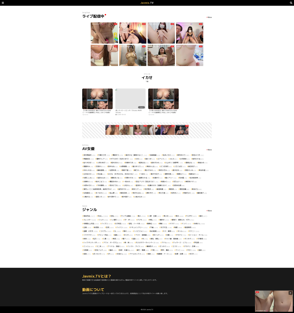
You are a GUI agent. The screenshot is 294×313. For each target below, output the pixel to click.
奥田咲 (173, 189)
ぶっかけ (165, 246)
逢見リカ (100, 197)
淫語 (135, 239)
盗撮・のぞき (90, 231)
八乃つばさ (180, 166)
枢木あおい (117, 162)
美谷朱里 (204, 170)
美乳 (153, 220)
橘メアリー (171, 178)
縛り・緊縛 (143, 250)
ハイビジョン (140, 231)
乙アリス (162, 159)
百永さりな (115, 185)
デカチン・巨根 (191, 246)
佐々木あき (89, 162)
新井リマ (137, 189)
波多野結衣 (89, 155)
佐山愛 (114, 193)
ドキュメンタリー (139, 227)
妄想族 (98, 227)
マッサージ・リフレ (182, 242)
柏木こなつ (101, 181)
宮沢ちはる (138, 193)
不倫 (154, 227)
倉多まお (177, 170)
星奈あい (141, 185)
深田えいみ (190, 170)
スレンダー (89, 220)
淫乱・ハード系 (137, 223)
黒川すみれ (150, 170)
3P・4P (129, 220)
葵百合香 (125, 193)
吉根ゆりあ (130, 162)
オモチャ (181, 235)
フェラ (103, 220)
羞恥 (117, 235)
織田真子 (202, 193)
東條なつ (182, 174)
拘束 (87, 239)
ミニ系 (100, 246)
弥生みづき (198, 155)
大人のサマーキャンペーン (147, 242)
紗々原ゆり (113, 197)
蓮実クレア (102, 159)
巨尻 (110, 227)
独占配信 (155, 231)
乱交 (96, 239)
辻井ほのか (89, 174)
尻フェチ (158, 235)
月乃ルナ (178, 181)
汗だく (191, 250)
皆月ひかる (198, 159)
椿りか (138, 170)
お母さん (122, 254)
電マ (126, 239)
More (210, 17)
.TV (147, 2)
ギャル (182, 231)
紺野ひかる (144, 178)
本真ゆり (158, 178)
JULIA (173, 159)
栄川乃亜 (163, 193)
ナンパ (186, 223)
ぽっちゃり (99, 254)
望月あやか (124, 189)
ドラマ (174, 223)
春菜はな (190, 162)
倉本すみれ (157, 162)
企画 (87, 227)
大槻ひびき (104, 155)
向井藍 (183, 178)
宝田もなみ (103, 178)
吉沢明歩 (149, 189)
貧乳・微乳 (157, 239)
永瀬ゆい (88, 181)
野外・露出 (167, 250)
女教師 (87, 250)
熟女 (180, 216)
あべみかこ (101, 193)
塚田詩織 (184, 189)
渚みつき (150, 159)
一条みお (128, 181)
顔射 (163, 223)
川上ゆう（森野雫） (174, 162)
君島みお (203, 162)
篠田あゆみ (115, 181)
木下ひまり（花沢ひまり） (121, 159)
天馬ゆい (100, 166)
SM (111, 254)
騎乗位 (152, 223)
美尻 (116, 239)
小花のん (128, 185)
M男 (155, 250)
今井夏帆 (102, 185)
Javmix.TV (149, 310)
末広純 (101, 174)
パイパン (121, 227)
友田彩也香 (179, 185)
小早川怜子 (103, 162)
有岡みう (166, 181)
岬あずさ (151, 193)
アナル (166, 242)
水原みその (89, 185)
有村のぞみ (164, 170)
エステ (177, 246)
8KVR (194, 254)
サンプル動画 (128, 216)
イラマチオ (89, 235)
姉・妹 (128, 242)
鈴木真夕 (127, 197)
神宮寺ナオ (191, 181)
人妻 (106, 239)
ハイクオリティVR (92, 242)
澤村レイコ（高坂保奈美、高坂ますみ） (99, 189)
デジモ (142, 220)
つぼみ (144, 174)
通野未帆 (169, 174)
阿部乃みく (189, 193)
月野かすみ (130, 178)
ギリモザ (190, 239)
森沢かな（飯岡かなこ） (136, 155)
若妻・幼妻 (181, 254)
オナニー (194, 231)
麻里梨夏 (161, 189)
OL (117, 231)
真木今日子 (156, 174)
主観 (169, 235)
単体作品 (89, 216)
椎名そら (197, 189)
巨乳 (114, 216)
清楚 (151, 254)
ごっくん (88, 246)
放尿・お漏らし (126, 250)
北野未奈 (114, 170)
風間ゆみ (88, 166)
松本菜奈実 (195, 178)
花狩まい (176, 193)
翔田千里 (127, 170)
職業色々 (152, 246)
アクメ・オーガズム (112, 242)
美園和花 (88, 159)
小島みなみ (140, 197)
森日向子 (193, 166)
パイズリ (106, 223)
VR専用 (202, 239)
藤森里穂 (102, 170)
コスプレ (105, 231)
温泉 (202, 250)
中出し (103, 216)
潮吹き (164, 220)
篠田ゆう (118, 155)
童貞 (113, 250)
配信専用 (190, 227)
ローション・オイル (198, 235)
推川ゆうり (138, 166)
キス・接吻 (169, 231)
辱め (127, 231)
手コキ (128, 235)
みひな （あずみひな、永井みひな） (122, 174)
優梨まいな (117, 178)
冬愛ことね (89, 178)
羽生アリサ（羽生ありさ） (147, 181)
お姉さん (199, 223)
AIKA (139, 159)
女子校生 (120, 223)
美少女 (168, 216)
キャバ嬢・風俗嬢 (173, 239)
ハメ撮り (116, 220)
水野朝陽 (125, 166)
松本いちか (169, 155)
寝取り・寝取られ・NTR (183, 220)
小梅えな (88, 197)
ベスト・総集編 (143, 235)
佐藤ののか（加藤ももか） (159, 185)
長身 (87, 254)
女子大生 (166, 227)
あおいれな (89, 170)
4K (145, 239)
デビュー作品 (105, 235)
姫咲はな (144, 162)
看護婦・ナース (164, 254)
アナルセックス (137, 254)
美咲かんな (152, 166)
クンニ (180, 250)
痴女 (203, 216)
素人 (142, 216)
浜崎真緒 (155, 155)
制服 (178, 227)
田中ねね (113, 166)
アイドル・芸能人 (116, 246)
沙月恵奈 (185, 159)
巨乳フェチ (101, 250)
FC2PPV (191, 216)
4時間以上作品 (91, 223)
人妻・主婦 (154, 216)
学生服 (198, 242)
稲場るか (194, 174)
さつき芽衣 (166, 166)
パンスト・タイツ (135, 246)
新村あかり (183, 155)
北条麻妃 (88, 193)
